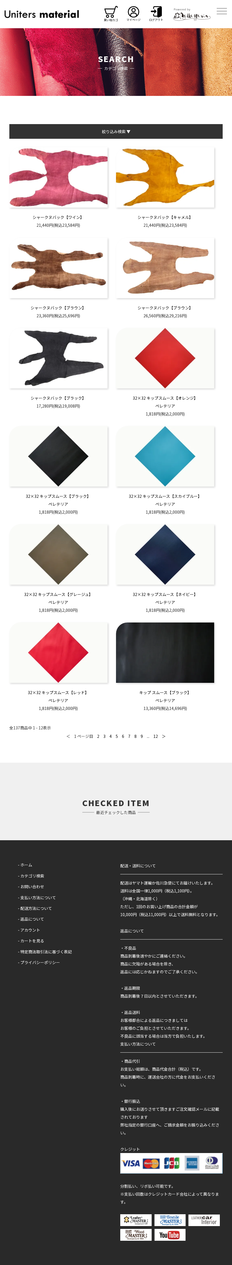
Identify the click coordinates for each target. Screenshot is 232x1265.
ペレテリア (165, 406)
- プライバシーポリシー (39, 962)
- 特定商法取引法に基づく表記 (45, 951)
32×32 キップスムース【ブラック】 (58, 496)
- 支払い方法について (37, 897)
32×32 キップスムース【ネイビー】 (165, 594)
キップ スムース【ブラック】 (165, 692)
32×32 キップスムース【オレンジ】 (165, 398)
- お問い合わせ (31, 886)
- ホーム (25, 865)
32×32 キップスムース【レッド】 (58, 692)
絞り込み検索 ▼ (116, 131)
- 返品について (31, 919)
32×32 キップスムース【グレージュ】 (58, 594)
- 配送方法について (35, 908)
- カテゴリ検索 (31, 876)
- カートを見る (31, 940)
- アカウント (29, 930)
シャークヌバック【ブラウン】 (58, 308)
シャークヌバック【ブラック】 (58, 398)
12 (155, 736)
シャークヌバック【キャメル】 (165, 217)
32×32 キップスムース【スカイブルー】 (165, 496)
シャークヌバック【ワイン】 (58, 217)
